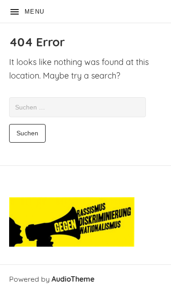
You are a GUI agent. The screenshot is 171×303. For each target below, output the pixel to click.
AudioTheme (73, 279)
